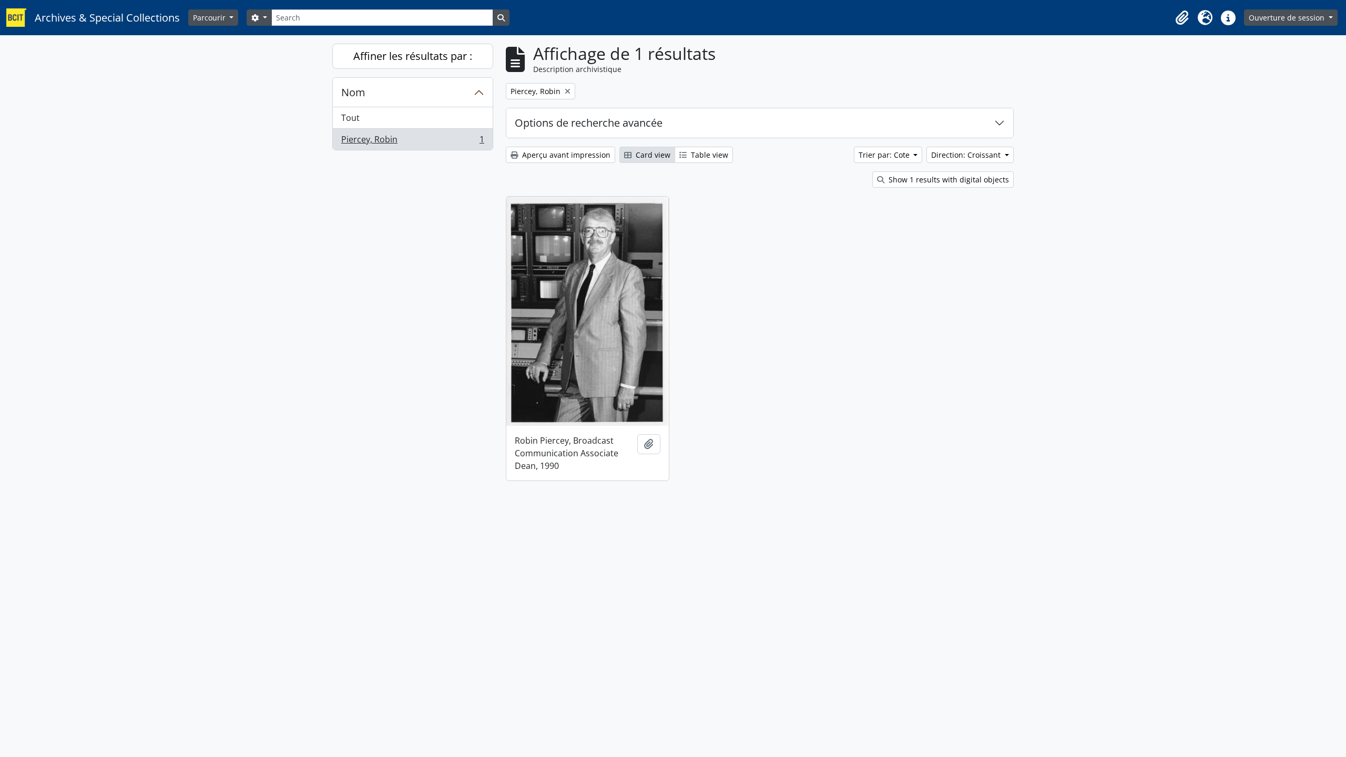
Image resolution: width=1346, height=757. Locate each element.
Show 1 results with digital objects (947, 180)
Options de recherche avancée (588, 123)
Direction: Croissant (967, 155)
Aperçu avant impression (565, 155)
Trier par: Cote (885, 155)
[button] (1182, 17)
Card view (652, 155)
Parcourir (210, 18)
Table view (708, 155)
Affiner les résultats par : (412, 56)
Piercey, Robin (412, 142)
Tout (350, 118)
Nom (353, 92)
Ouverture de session (1288, 18)
